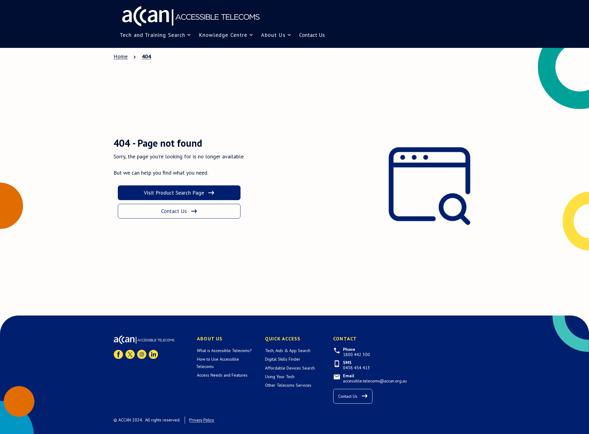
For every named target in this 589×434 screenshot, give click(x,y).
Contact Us (312, 34)
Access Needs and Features (222, 375)
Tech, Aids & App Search (287, 350)
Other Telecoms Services (288, 385)
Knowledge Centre (223, 34)
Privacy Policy (201, 420)
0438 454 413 (356, 367)
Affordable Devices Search (290, 368)
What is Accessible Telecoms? (224, 350)
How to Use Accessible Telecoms (217, 362)
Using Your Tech (279, 376)
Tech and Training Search (152, 34)
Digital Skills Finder (282, 359)
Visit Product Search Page (174, 192)
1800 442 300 (356, 354)
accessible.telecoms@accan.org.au (375, 381)
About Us (273, 34)
